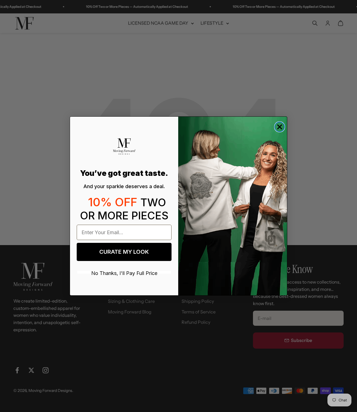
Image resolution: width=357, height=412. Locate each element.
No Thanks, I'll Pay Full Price (124, 272)
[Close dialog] (279, 127)
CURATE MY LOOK (124, 251)
